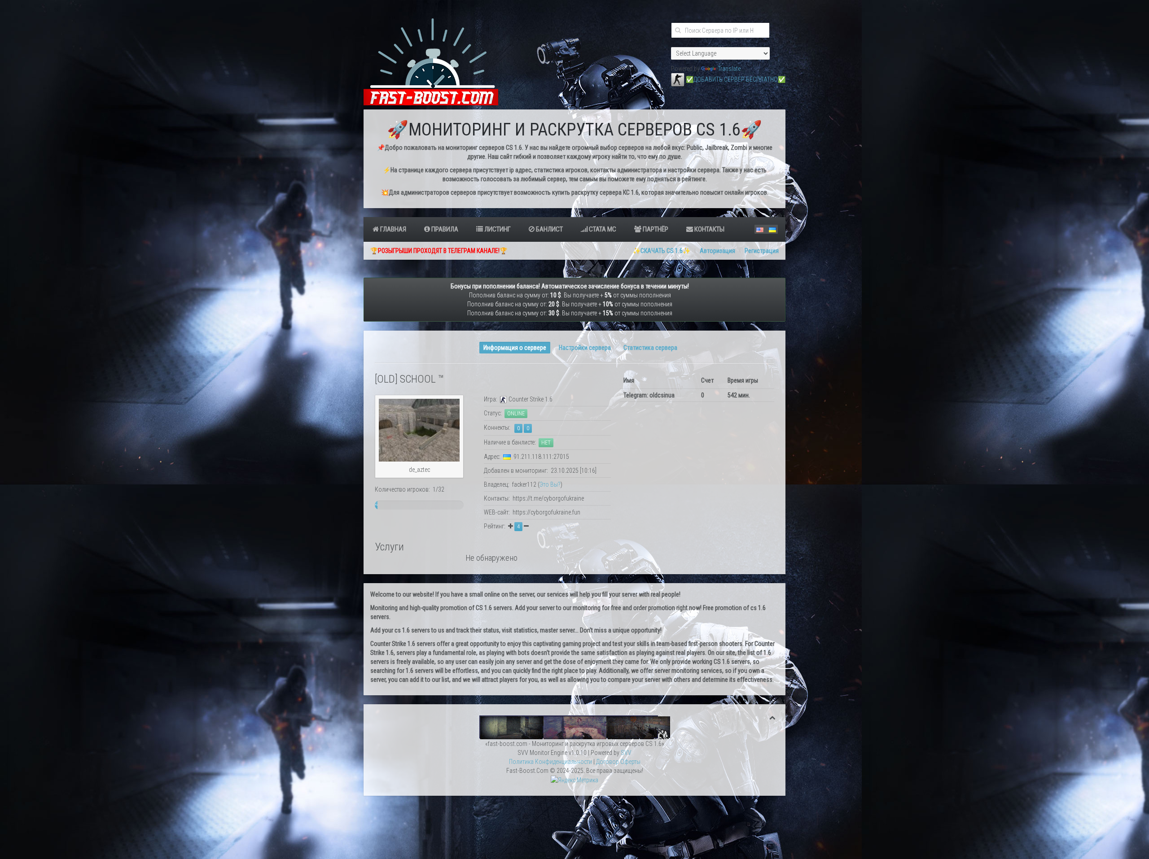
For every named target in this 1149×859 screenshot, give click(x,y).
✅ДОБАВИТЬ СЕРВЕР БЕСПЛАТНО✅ (735, 79)
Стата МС (602, 229)
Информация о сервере (514, 347)
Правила (444, 229)
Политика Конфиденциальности (550, 761)
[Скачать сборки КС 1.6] (574, 726)
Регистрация (762, 250)
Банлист (549, 229)
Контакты (708, 229)
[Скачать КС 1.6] (677, 79)
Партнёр (654, 229)
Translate (729, 68)
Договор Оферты (618, 761)
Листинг (497, 229)
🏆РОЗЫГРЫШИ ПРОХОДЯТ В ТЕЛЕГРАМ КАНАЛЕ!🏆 (438, 250)
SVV (626, 752)
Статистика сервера (650, 347)
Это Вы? (550, 484)
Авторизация (717, 250)
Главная (392, 229)
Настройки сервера (585, 347)
